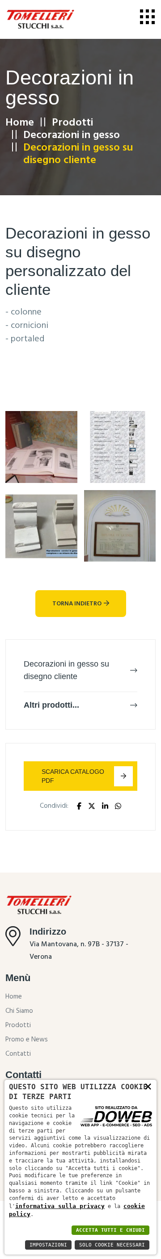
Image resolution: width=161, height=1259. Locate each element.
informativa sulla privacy (60, 1206)
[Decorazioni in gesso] (41, 446)
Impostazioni (48, 1245)
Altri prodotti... (51, 705)
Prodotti (72, 122)
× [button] (148, 1086)
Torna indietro (77, 604)
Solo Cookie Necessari (112, 1245)
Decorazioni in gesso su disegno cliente (66, 670)
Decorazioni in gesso (71, 135)
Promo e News (26, 1039)
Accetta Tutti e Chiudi (110, 1230)
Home (19, 122)
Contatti (18, 1054)
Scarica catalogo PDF (73, 776)
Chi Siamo (19, 1011)
